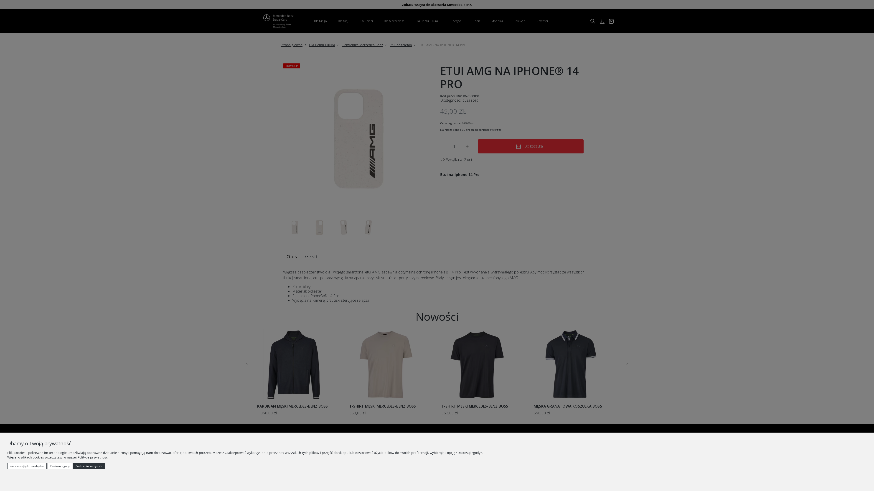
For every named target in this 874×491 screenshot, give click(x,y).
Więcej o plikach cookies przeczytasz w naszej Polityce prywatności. (58, 457)
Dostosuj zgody (60, 466)
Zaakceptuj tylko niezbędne (27, 466)
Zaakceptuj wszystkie (89, 466)
